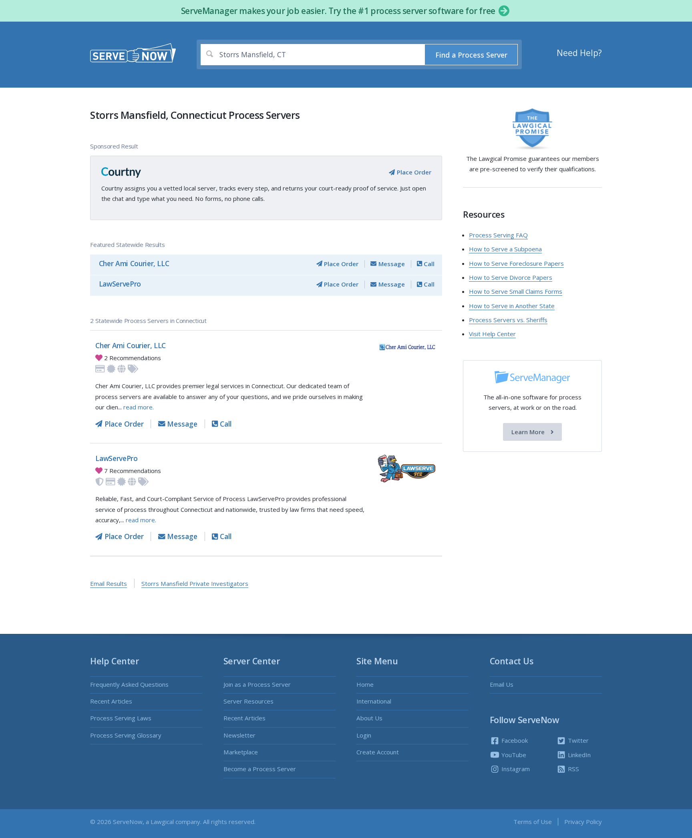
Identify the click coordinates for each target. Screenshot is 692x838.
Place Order (413, 172)
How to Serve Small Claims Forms (515, 291)
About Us (369, 718)
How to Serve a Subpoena (505, 249)
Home (365, 684)
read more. (138, 407)
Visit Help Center (492, 334)
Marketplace (240, 752)
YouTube (513, 755)
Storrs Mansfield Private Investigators (194, 583)
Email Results (108, 583)
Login (363, 735)
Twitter (577, 740)
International (373, 701)
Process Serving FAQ (498, 235)
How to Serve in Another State (512, 306)
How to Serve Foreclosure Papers (516, 263)
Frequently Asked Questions (129, 684)
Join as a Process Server (257, 684)
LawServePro (120, 284)
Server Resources (248, 701)
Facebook (514, 740)
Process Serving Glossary (125, 735)
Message (390, 264)
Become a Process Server (259, 769)
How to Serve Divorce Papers (510, 277)
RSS (572, 769)
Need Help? (579, 52)
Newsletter (239, 735)
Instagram (515, 769)
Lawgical (162, 822)
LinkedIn (578, 755)
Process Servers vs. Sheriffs (508, 320)
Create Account (377, 752)
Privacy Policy (583, 822)
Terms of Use (532, 822)
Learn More (528, 432)
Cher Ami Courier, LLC (134, 263)
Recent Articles (111, 701)
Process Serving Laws (120, 718)
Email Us (501, 684)
